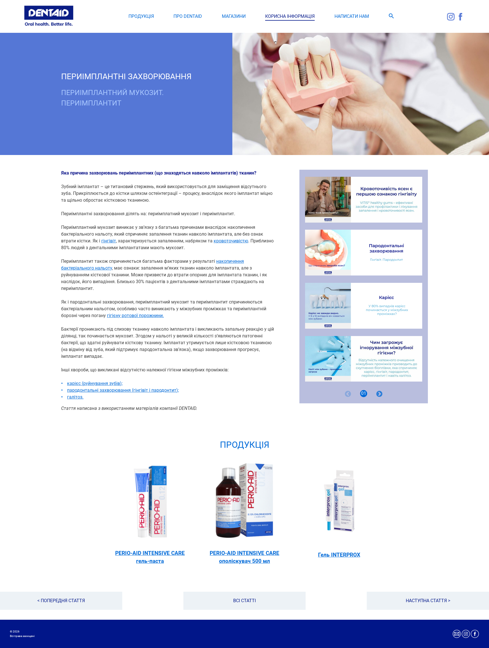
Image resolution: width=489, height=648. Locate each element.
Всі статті (244, 600)
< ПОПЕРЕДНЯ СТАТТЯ (61, 600)
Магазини (234, 16)
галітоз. (75, 397)
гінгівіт (108, 241)
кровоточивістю (231, 241)
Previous (347, 393)
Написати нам (351, 16)
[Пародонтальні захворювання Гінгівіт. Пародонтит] (363, 252)
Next (379, 393)
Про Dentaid (187, 16)
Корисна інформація (290, 16)
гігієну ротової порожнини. (135, 315)
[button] (391, 17)
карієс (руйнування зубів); (95, 383)
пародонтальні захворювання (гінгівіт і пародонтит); (123, 390)
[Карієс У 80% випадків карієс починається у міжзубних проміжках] (363, 306)
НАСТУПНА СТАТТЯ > (428, 600)
